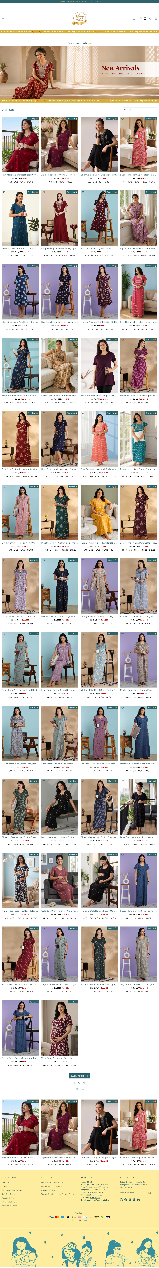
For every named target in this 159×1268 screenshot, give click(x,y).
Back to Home (79, 1076)
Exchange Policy (48, 1190)
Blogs (4, 1186)
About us (6, 1182)
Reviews (14, 5)
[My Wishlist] (150, 18)
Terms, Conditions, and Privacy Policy (57, 1194)
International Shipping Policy (53, 1186)
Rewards (5, 5)
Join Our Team (8, 1194)
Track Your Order (28, 5)
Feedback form (8, 1198)
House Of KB (86, 1182)
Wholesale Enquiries (10, 1202)
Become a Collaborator (12, 1190)
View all (79, 1089)
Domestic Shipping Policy (52, 1182)
